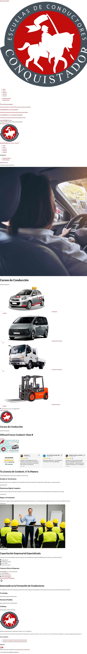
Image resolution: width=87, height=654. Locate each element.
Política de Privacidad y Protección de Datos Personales (15, 640)
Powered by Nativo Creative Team (22, 649)
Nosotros (5, 92)
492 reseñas (11, 462)
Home (4, 89)
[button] (86, 461)
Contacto (5, 95)
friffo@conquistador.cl (6, 576)
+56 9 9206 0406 (5, 573)
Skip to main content (4, 0)
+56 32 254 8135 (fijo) (6, 574)
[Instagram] (1, 647)
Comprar (2, 438)
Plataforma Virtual (7, 98)
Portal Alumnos (6, 100)
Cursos (4, 90)
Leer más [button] (45, 466)
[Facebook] (2, 647)
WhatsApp (11, 578)
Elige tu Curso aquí (4, 410)
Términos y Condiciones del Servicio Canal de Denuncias (15, 641)
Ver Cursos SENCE (4, 578)
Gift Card (5, 94)
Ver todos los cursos (4, 123)
